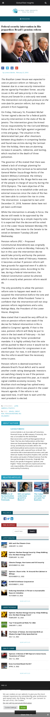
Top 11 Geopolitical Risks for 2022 (22, 623)
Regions (26, 19)
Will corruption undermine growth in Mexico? (24, 497)
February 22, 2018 (22, 73)
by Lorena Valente (8, 73)
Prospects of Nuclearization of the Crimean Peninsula (7, 497)
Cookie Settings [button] (10, 707)
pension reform (11, 414)
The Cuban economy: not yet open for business (40, 497)
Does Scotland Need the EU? (20, 664)
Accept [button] (23, 707)
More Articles (25, 601)
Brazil (11, 411)
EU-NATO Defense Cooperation (21, 582)
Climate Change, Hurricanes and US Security (26, 562)
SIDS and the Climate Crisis (19, 543)
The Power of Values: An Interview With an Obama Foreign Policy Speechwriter (26, 633)
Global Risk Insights (25, 3)
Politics (11, 408)
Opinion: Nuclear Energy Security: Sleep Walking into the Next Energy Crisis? (28, 553)
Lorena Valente (17, 429)
